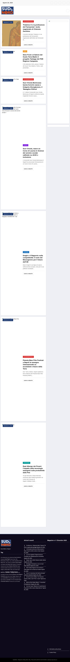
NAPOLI (3, 572)
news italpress (11, 571)
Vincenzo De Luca (13, 581)
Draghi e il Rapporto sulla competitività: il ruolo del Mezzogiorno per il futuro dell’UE (33, 259)
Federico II (15, 564)
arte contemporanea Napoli (12, 557)
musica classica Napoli (16, 569)
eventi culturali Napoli (16, 562)
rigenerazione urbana (8, 576)
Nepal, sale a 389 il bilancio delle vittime (36, 560)
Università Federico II (5, 581)
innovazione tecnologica (16, 567)
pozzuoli (10, 574)
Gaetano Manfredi (13, 566)
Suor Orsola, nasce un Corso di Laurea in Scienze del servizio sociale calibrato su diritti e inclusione (33, 153)
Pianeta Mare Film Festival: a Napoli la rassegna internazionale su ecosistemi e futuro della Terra (33, 364)
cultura (11, 560)
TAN (9, 577)
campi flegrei (7, 559)
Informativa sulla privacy (55, 649)
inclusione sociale (4, 567)
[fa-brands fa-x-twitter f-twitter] (64, 2)
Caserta (11, 559)
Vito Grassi (18, 581)
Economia (26, 252)
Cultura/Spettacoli (28, 21)
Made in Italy (10, 569)
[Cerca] (67, 10)
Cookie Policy (52, 652)
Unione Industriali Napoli (16, 579)
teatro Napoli (12, 578)
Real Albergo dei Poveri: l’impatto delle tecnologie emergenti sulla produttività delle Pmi (33, 469)
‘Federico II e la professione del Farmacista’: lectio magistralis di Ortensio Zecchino (34, 28)
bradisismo (19, 557)
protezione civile (15, 574)
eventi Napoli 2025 (8, 564)
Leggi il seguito (28, 44)
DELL (4, 562)
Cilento (14, 559)
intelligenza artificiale (4, 569)
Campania (2, 559)
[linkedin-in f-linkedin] (60, 2)
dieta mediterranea (9, 562)
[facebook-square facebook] (55, 2)
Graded (18, 566)
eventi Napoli (3, 564)
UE (11, 579)
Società (25, 145)
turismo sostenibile (6, 579)
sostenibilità (5, 578)
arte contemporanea (4, 557)
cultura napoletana (15, 560)
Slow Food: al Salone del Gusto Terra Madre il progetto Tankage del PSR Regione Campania (33, 58)
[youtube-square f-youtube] (51, 2)
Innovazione (26, 462)
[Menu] (63, 10)
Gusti (25, 51)
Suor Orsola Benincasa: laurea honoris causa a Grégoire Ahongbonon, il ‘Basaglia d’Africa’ (32, 86)
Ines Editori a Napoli (6, 549)
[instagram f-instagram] (68, 2)
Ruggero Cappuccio (16, 576)
